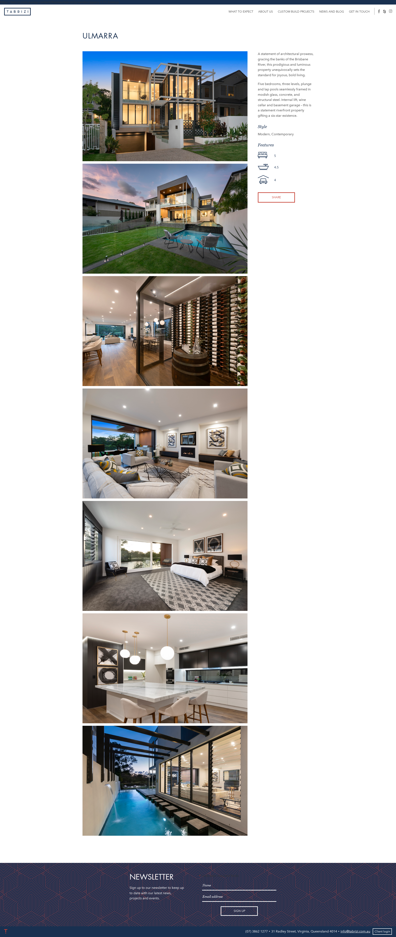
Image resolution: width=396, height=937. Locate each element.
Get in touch (359, 11)
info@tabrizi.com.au (355, 931)
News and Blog (331, 11)
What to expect (241, 11)
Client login (382, 931)
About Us (265, 11)
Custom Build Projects (296, 11)
